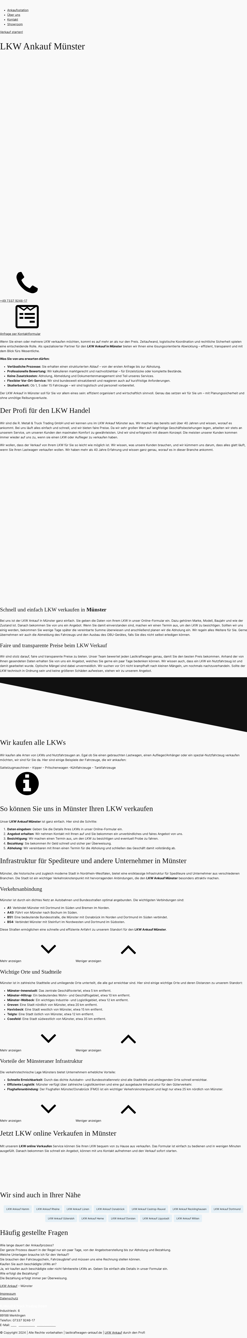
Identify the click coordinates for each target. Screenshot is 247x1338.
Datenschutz (9, 1298)
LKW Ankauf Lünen (78, 1209)
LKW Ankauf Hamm (17, 1209)
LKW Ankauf (8, 1286)
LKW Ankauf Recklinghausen (189, 1209)
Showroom (15, 24)
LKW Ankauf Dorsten (123, 1218)
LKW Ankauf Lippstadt (156, 1218)
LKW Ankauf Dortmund (227, 1209)
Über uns (13, 15)
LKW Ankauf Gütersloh (61, 1218)
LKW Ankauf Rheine (47, 1209)
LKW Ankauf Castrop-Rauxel (148, 1209)
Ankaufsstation (18, 10)
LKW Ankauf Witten (187, 1218)
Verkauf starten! (11, 32)
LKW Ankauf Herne (93, 1218)
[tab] (123, 1245)
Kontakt (12, 19)
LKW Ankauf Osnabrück (110, 1209)
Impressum (8, 1294)
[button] (38, 961)
